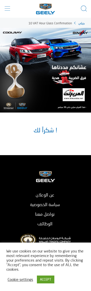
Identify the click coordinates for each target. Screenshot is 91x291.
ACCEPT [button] (45, 279)
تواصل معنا (45, 214)
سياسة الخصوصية (45, 204)
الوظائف (45, 223)
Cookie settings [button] (20, 279)
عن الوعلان (45, 194)
